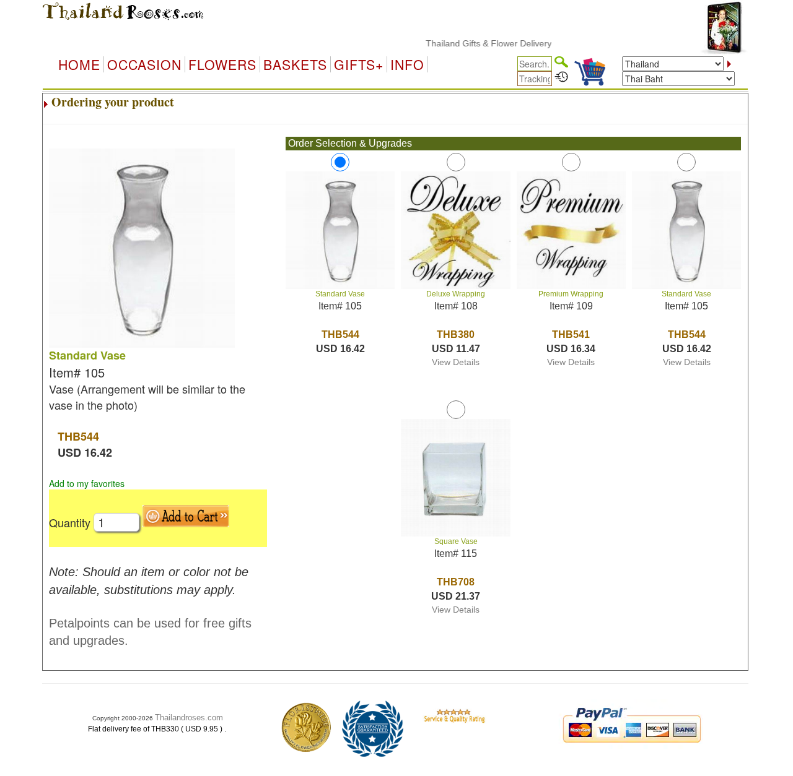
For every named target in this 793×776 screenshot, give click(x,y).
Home (79, 64)
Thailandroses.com (189, 717)
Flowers (222, 64)
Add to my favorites (87, 483)
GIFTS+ (358, 64)
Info (407, 64)
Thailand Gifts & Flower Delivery (478, 43)
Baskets (295, 64)
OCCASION (144, 64)
